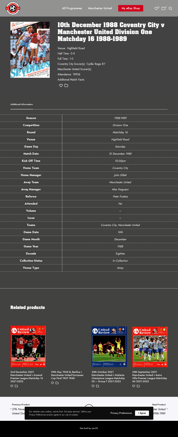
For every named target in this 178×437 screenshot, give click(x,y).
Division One (120, 125)
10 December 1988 (120, 154)
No (120, 204)
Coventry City (120, 168)
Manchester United (120, 182)
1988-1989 (120, 118)
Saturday (120, 147)
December (120, 239)
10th (120, 232)
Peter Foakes (120, 196)
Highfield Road (120, 139)
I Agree (142, 413)
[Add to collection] (66, 85)
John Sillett (120, 175)
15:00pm (120, 161)
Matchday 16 (120, 132)
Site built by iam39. (89, 428)
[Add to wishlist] (61, 85)
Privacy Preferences (121, 413)
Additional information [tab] (21, 104)
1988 (120, 246)
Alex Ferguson (120, 189)
